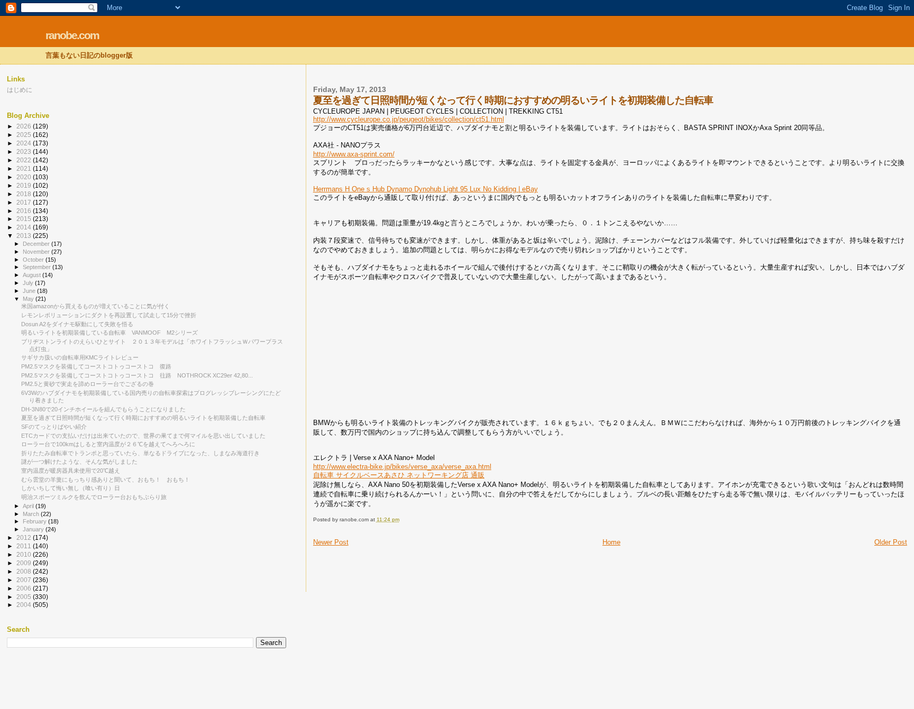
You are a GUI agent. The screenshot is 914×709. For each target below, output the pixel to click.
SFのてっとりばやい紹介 (54, 426)
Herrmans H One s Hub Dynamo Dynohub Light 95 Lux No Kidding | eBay (425, 189)
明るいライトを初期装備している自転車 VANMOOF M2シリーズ (109, 332)
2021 (24, 168)
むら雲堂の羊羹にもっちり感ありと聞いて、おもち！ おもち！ (105, 479)
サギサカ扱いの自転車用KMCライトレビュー (80, 357)
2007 (24, 579)
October (34, 259)
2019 (24, 185)
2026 (24, 126)
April (29, 506)
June (30, 291)
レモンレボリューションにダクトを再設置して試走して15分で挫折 (108, 315)
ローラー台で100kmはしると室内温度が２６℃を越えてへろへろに (108, 444)
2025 (24, 134)
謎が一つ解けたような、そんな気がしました (79, 461)
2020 (24, 176)
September (37, 267)
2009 (24, 562)
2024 (24, 143)
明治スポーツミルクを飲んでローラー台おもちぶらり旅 (94, 497)
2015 (24, 218)
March (32, 514)
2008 (24, 571)
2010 (24, 554)
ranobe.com (72, 35)
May (29, 299)
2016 (24, 210)
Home (611, 542)
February (35, 521)
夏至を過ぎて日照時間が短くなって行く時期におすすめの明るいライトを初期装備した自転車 (143, 418)
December (37, 244)
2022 (24, 159)
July (29, 283)
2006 (24, 588)
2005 (24, 596)
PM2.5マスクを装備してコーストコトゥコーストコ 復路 (96, 366)
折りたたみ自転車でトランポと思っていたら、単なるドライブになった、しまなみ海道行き (140, 453)
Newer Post (331, 542)
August (32, 275)
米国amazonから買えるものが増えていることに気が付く (95, 306)
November (37, 251)
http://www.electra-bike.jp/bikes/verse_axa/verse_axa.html (402, 467)
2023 (24, 151)
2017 (24, 202)
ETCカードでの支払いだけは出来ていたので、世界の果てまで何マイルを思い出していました (143, 435)
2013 (24, 235)
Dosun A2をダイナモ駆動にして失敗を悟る (77, 324)
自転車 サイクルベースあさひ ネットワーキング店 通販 (399, 475)
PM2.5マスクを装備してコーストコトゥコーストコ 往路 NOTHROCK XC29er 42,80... (137, 375)
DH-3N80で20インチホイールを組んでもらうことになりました (103, 409)
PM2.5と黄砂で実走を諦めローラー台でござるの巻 (87, 384)
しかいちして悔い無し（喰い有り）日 (70, 488)
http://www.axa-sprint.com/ (354, 154)
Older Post (890, 542)
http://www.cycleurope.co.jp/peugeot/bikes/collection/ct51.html (408, 119)
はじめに (19, 89)
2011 (24, 545)
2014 (24, 227)
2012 (24, 537)
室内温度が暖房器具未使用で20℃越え (70, 470)
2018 (24, 193)
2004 (24, 604)
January (34, 529)
